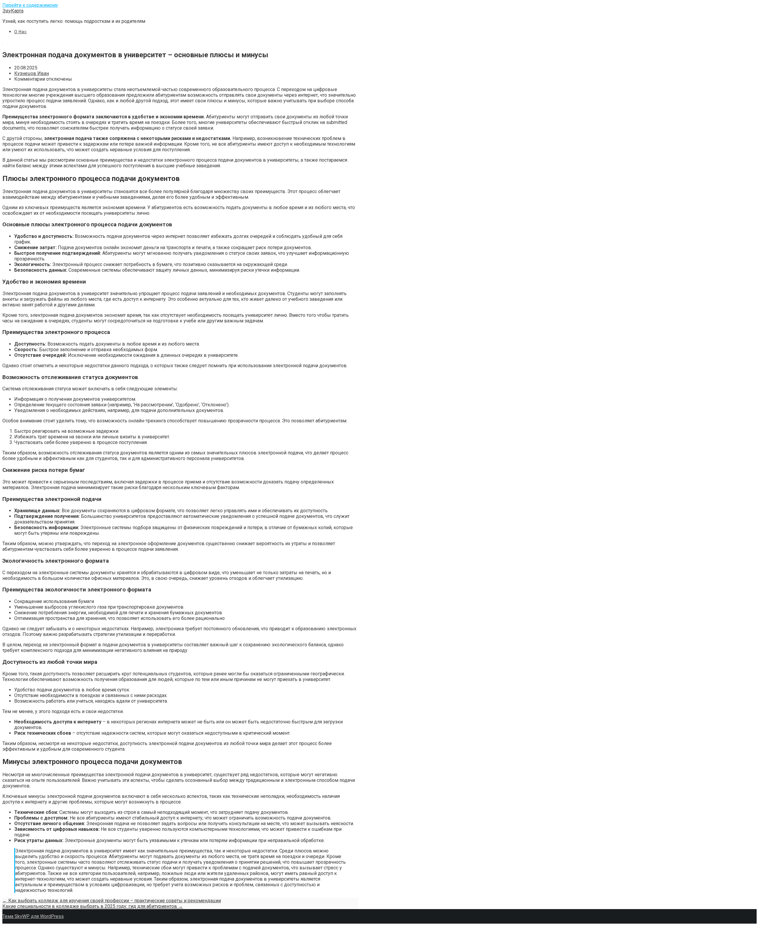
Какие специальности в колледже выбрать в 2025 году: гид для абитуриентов (92, 906)
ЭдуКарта (12, 11)
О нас (20, 31)
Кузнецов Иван (31, 73)
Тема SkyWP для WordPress (33, 916)
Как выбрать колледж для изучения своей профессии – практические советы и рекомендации (111, 900)
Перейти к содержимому (30, 5)
